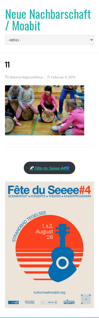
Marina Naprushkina (26, 77)
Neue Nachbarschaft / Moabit (48, 19)
